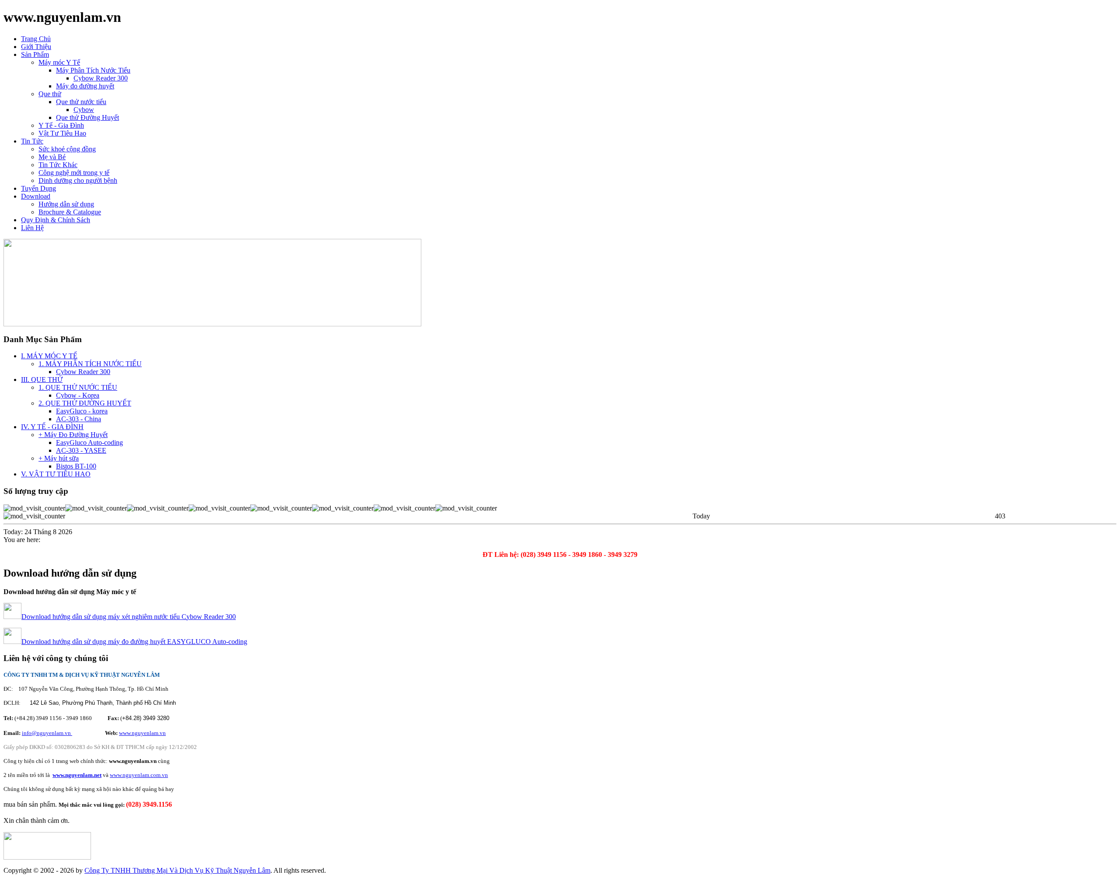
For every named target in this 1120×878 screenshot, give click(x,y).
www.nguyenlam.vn (142, 733)
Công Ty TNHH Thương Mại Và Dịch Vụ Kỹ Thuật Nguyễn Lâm (177, 870)
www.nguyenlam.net (77, 775)
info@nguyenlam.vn (47, 733)
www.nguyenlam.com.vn (139, 775)
